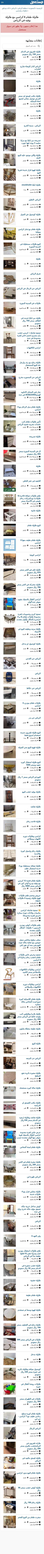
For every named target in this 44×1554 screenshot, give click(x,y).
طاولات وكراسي (21, 11)
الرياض (13, 8)
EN (2, 2)
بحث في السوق (31, 46)
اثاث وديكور (6, 8)
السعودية (32, 8)
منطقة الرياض (22, 8)
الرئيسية (39, 8)
